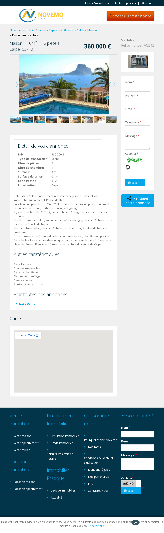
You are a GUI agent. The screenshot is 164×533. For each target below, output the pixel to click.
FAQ (91, 484)
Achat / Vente (26, 304)
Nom (129, 82)
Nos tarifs (94, 447)
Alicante (68, 30)
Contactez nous (98, 491)
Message (132, 136)
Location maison (24, 482)
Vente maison (22, 436)
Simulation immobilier (65, 436)
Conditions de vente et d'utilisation (98, 460)
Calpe (80, 30)
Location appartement (28, 489)
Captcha (131, 153)
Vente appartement (26, 443)
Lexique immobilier (63, 490)
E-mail (130, 109)
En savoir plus (96, 526)
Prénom (131, 95)
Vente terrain (22, 450)
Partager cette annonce (138, 200)
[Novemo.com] (41, 15)
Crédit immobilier (62, 443)
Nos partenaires (98, 476)
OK (135, 522)
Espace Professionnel (97, 3)
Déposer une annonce (130, 16)
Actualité (56, 497)
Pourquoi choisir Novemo (100, 440)
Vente (42, 30)
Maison (92, 30)
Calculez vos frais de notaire (60, 456)
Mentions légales (99, 469)
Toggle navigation (13, 15)
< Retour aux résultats (24, 35)
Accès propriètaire (125, 3)
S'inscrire (146, 3)
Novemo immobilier (22, 30)
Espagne (54, 30)
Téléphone (133, 122)
